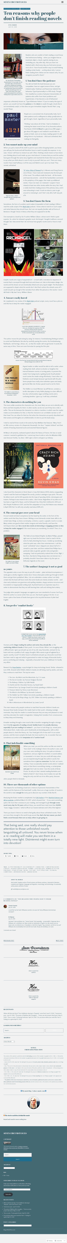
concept (7, 868)
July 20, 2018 (12, 907)
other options (17, 870)
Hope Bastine (16, 667)
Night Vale (30, 301)
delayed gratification (19, 868)
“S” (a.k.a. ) (32, 170)
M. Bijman (13, 25)
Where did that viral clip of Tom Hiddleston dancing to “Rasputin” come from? (25, 1013)
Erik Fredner (40, 798)
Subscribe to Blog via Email (14, 1180)
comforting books (52, 867)
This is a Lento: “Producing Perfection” (18, 1017)
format (31, 868)
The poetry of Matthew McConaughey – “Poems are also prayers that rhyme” (37, 1015)
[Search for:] (18, 1155)
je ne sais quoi (40, 868)
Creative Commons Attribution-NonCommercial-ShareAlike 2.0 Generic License (16, 1148)
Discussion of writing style (11, 8)
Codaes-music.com (38, 1091)
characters (40, 867)
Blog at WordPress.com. (9, 1230)
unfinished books (19, 872)
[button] (19, 252)
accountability (28, 867)
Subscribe (8, 1194)
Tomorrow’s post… (8, 1207)
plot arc (32, 870)
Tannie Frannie (12, 905)
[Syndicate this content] (4, 1115)
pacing (25, 870)
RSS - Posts (6, 1175)
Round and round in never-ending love (15, 1119)
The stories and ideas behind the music (17, 1115)
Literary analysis (25, 8)
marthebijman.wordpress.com (21, 889)
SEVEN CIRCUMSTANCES (15, 2)
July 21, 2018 (11, 919)
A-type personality (15, 867)
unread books (32, 872)
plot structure (42, 870)
